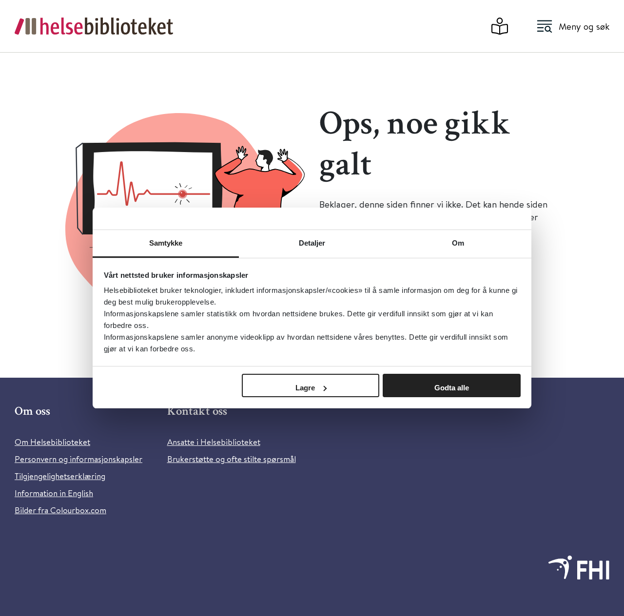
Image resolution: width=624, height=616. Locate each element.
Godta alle (451, 388)
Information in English (54, 493)
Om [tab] (458, 243)
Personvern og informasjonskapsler (78, 458)
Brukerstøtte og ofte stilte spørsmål (231, 458)
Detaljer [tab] (312, 243)
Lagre (305, 388)
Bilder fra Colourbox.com (60, 510)
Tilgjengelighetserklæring (60, 475)
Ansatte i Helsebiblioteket (213, 441)
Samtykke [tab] (166, 243)
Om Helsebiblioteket (52, 441)
